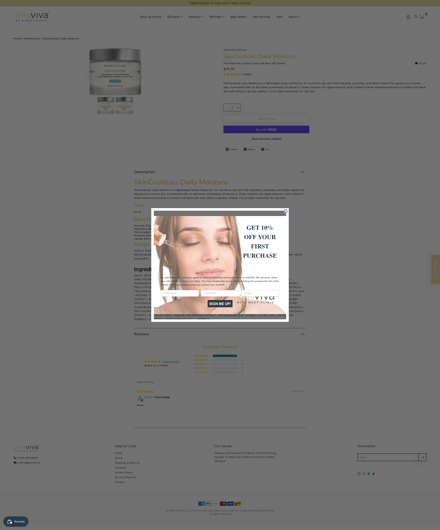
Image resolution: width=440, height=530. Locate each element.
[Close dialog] (285, 211)
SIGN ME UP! (220, 303)
